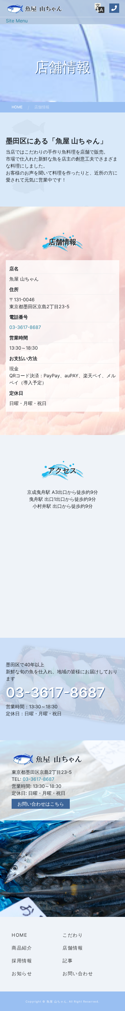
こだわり (73, 935)
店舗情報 (73, 948)
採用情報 (22, 961)
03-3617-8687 (25, 327)
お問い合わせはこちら (40, 804)
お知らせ (22, 973)
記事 (68, 961)
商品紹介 (22, 948)
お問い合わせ (78, 973)
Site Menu (17, 21)
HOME (19, 935)
